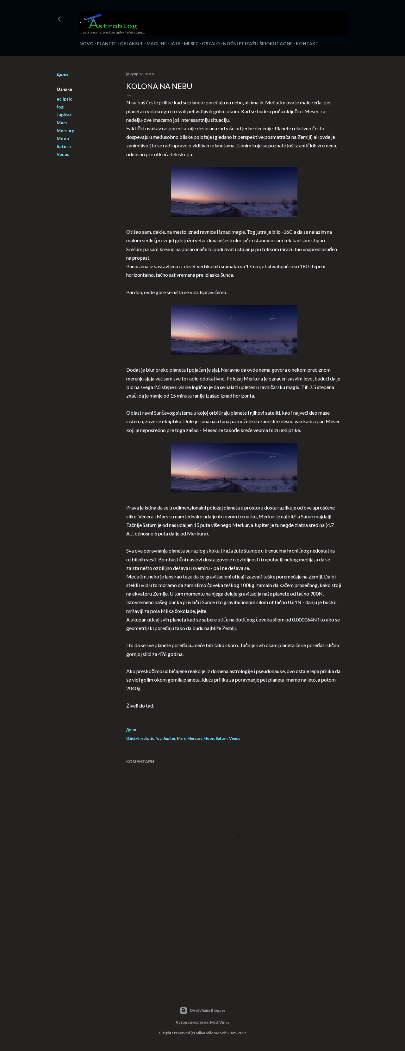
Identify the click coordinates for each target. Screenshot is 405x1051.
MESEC (191, 43)
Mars (62, 122)
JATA (175, 43)
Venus (63, 154)
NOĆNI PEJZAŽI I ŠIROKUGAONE (258, 43)
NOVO (86, 43)
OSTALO (211, 43)
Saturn (64, 146)
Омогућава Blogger (207, 1010)
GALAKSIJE (131, 43)
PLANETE (107, 43)
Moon (63, 138)
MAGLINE (156, 43)
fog (60, 106)
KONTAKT (307, 43)
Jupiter (64, 114)
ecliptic (64, 99)
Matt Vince (219, 1022)
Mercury (65, 130)
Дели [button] (62, 74)
